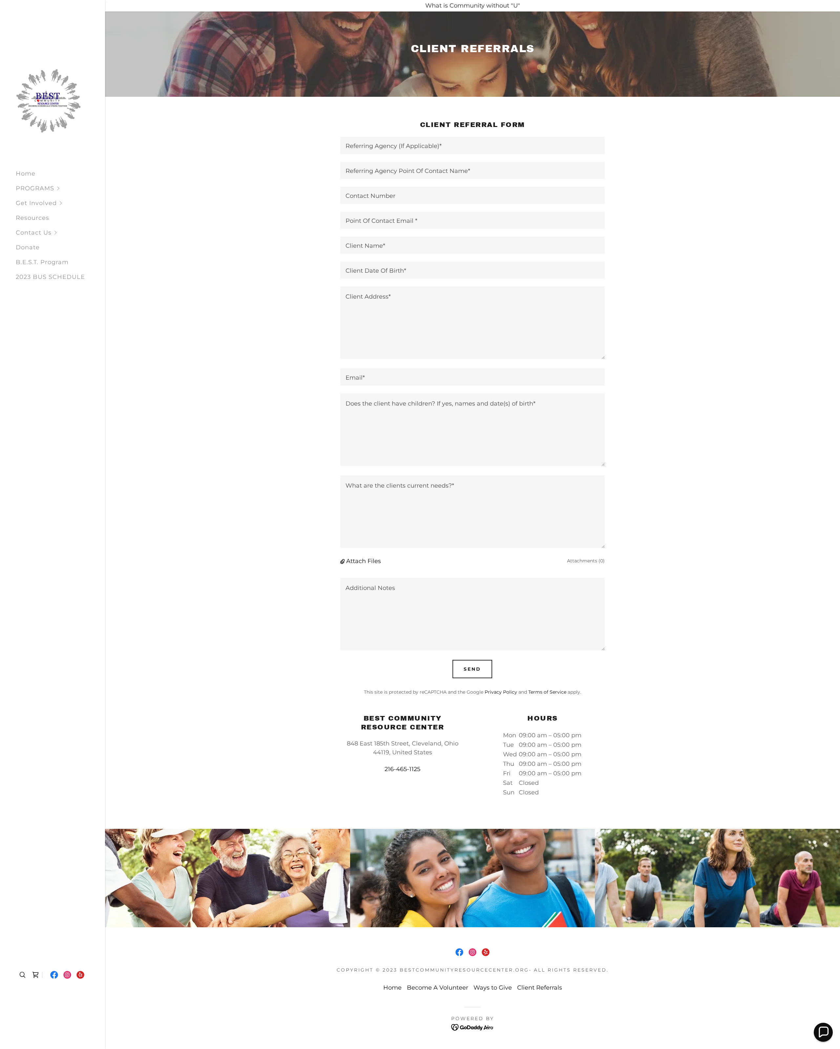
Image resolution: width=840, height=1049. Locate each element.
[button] (60, 188)
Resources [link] (32, 217)
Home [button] (392, 987)
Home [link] (25, 173)
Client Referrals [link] (539, 987)
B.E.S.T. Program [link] (42, 262)
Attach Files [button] (363, 561)
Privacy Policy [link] (501, 692)
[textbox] (472, 145)
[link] (48, 100)
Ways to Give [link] (492, 987)
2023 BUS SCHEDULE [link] (50, 277)
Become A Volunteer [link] (437, 987)
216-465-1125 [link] (402, 769)
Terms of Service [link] (547, 692)
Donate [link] (28, 247)
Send (472, 669)
